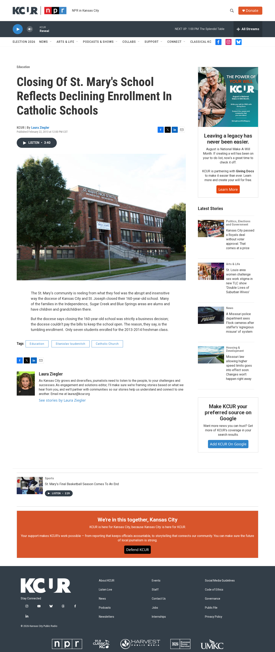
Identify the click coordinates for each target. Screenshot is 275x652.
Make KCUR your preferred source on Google (228, 412)
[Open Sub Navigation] (51, 41)
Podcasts (105, 607)
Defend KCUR (137, 549)
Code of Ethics (214, 589)
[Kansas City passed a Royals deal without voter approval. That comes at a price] (211, 228)
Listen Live (105, 589)
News (43, 41)
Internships (159, 616)
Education (23, 67)
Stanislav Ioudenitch (70, 343)
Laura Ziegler (40, 128)
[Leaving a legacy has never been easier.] (228, 97)
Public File (211, 607)
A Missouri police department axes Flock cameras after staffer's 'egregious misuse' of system (240, 323)
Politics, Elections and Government (238, 223)
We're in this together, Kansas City (137, 520)
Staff (155, 589)
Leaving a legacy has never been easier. (228, 139)
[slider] (36, 29)
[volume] (29, 29)
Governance (212, 598)
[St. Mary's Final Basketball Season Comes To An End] (30, 485)
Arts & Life (65, 41)
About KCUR (106, 580)
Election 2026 (24, 41)
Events (156, 580)
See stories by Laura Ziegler (62, 400)
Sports (49, 478)
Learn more (228, 189)
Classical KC (200, 41)
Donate (252, 10)
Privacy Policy (213, 616)
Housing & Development (235, 349)
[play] (17, 29)
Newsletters (106, 616)
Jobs (155, 607)
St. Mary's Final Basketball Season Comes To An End (82, 484)
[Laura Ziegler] (26, 383)
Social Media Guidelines (220, 580)
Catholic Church (107, 343)
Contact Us (159, 598)
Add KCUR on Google (228, 444)
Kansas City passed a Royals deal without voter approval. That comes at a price (240, 239)
